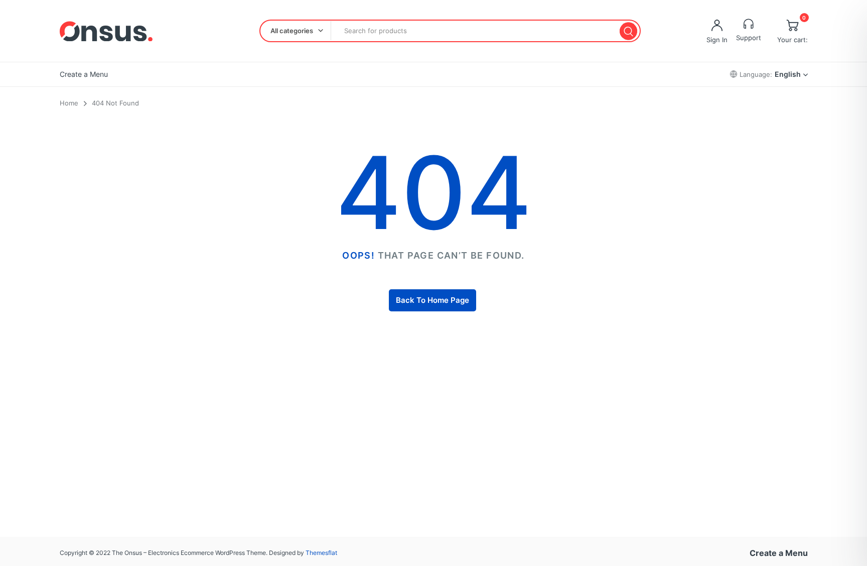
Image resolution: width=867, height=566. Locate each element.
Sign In (717, 40)
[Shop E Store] (106, 31)
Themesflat (321, 552)
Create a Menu (84, 74)
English (788, 74)
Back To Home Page (432, 300)
